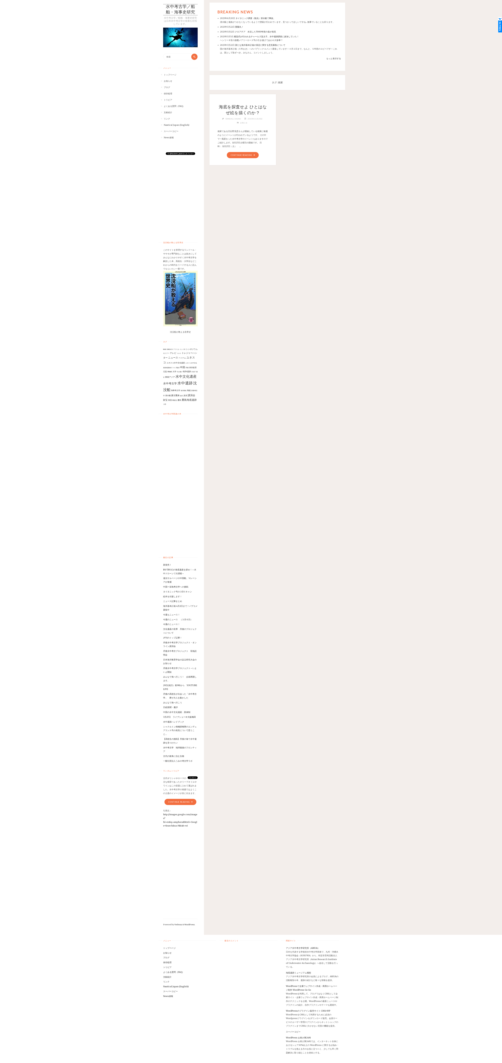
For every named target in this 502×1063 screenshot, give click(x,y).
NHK (164, 349)
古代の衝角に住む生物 (173, 756)
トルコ (179, 353)
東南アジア (170, 377)
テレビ (173, 353)
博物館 (169, 372)
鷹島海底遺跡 (189, 399)
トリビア (167, 967)
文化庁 (193, 372)
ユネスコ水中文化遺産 (176, 363)
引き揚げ (179, 372)
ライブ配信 (175, 368)
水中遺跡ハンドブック (173, 721)
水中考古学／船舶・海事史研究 (180, 10)
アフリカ (176, 349)
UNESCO (170, 349)
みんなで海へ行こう (172, 702)
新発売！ (168, 564)
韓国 (170, 400)
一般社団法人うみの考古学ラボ (177, 761)
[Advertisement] (180, 195)
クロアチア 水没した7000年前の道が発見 (255, 31)
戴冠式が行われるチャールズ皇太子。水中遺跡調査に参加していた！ (266, 36)
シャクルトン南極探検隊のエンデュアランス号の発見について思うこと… (180, 730)
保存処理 (192, 367)
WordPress (189, 924)
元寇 (165, 371)
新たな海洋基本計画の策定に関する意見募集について (260, 45)
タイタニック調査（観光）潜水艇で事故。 (255, 18)
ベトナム (182, 358)
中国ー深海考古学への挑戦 (175, 586)
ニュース (173, 357)
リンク (166, 981)
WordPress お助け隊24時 (298, 1037)
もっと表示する (333, 58)
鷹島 (179, 400)
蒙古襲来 (175, 395)
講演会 (191, 395)
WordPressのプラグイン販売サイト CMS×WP (308, 1010)
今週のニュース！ (171, 624)
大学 (174, 371)
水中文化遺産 (186, 376)
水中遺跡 (185, 383)
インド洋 (182, 349)
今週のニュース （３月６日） (177, 619)
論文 (181, 396)
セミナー (166, 353)
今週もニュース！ (171, 614)
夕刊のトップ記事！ (172, 637)
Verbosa (178, 924)
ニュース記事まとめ (172, 601)
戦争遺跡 (187, 371)
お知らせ (243, 123)
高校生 (174, 400)
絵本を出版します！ (172, 596)
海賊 (189, 390)
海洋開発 (183, 390)
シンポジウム (192, 349)
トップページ (169, 948)
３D (164, 404)
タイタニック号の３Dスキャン (177, 591)
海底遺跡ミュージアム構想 (298, 972)
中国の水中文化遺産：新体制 (176, 712)
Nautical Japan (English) (176, 986)
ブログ (166, 957)
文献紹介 (167, 977)
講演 (185, 395)
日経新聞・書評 (170, 707)
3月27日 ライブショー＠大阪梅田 (180, 717)
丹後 (187, 368)
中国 (182, 367)
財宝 (165, 400)
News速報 (168, 996)
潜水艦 (168, 395)
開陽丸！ (239, 27)
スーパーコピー (170, 991)
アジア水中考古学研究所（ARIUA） (303, 948)
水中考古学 (170, 383)
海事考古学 (175, 390)
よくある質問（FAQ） (173, 972)
